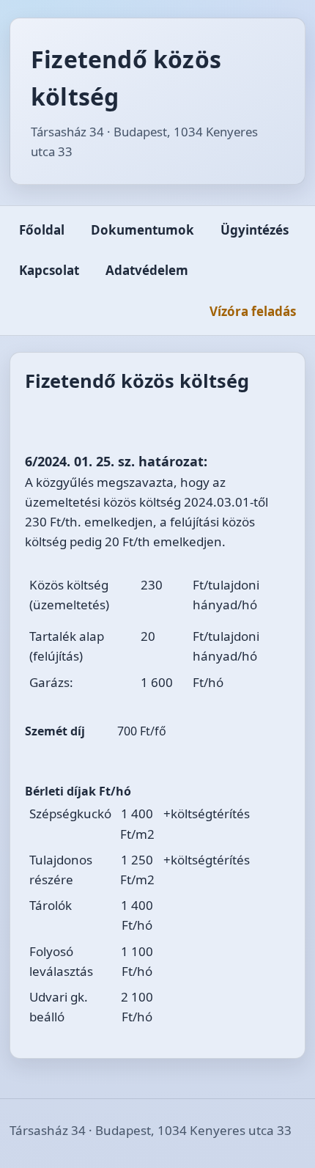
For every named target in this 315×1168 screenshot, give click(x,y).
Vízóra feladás (253, 311)
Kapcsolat (49, 270)
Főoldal (41, 229)
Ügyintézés (254, 229)
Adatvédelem (146, 270)
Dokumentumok (142, 229)
